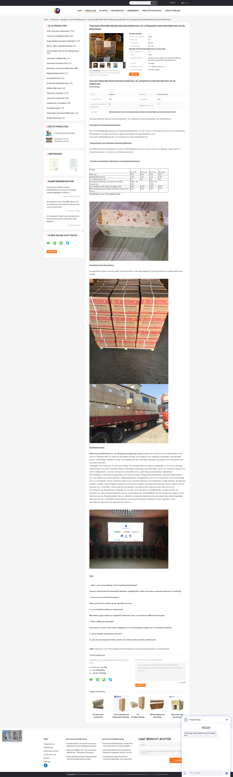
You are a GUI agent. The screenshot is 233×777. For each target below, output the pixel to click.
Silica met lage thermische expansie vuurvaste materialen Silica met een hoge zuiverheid (177, 716)
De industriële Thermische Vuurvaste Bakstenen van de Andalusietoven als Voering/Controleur (81, 745)
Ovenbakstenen (53, 108)
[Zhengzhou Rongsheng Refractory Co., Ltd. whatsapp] (56, 243)
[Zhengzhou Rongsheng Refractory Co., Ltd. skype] (69, 243)
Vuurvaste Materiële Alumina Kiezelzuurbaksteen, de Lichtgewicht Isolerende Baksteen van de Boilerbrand (104, 73)
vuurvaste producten (55, 98)
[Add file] (185, 773)
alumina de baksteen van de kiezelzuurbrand (134, 649)
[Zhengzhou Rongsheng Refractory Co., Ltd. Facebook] (46, 767)
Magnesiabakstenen (55, 73)
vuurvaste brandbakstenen (58, 36)
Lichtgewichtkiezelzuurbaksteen (64, 133)
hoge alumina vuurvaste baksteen (61, 41)
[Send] (227, 773)
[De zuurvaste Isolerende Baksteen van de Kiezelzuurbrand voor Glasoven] (98, 703)
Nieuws (47, 758)
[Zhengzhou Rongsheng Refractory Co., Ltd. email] (50, 243)
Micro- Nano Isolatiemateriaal (59, 46)
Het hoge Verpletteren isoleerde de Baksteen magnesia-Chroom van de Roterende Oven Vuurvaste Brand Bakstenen (117, 751)
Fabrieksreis (133, 11)
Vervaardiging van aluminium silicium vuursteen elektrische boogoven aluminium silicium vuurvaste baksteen (157, 716)
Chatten (134, 74)
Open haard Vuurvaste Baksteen (60, 113)
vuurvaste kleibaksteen (57, 58)
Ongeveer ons (117, 11)
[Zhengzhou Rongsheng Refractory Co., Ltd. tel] (116, 682)
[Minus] (226, 719)
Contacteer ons (172, 11)
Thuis (46, 19)
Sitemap (47, 762)
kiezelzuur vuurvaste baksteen (159, 649)
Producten (90, 11)
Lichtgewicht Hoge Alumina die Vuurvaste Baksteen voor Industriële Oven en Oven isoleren (117, 758)
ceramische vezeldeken (57, 103)
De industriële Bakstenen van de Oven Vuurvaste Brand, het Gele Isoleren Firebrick (118, 745)
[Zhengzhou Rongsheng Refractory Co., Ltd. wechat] (63, 243)
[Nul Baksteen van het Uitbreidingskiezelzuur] (49, 140)
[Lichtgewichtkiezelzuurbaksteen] (49, 133)
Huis (80, 11)
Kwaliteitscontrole (151, 11)
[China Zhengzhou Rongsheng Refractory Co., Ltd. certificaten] (54, 164)
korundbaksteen (53, 78)
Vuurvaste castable (55, 93)
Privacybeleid (71, 774)
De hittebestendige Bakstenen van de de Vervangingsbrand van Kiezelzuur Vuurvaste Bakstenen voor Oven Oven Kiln (137, 716)
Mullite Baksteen (54, 88)
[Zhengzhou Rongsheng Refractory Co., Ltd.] (57, 10)
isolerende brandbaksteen (58, 83)
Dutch (186, 3)
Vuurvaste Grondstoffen (57, 63)
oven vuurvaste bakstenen (58, 31)
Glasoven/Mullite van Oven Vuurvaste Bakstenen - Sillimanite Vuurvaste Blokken (81, 751)
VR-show (103, 11)
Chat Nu (172, 3)
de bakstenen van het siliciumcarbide (106, 649)
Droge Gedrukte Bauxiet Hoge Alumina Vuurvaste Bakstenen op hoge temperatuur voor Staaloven (82, 758)
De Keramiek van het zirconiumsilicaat (63, 51)
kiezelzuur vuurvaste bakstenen (73, 19)
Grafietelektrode (54, 118)
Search (154, 3)
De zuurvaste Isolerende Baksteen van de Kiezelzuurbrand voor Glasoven (98, 716)
